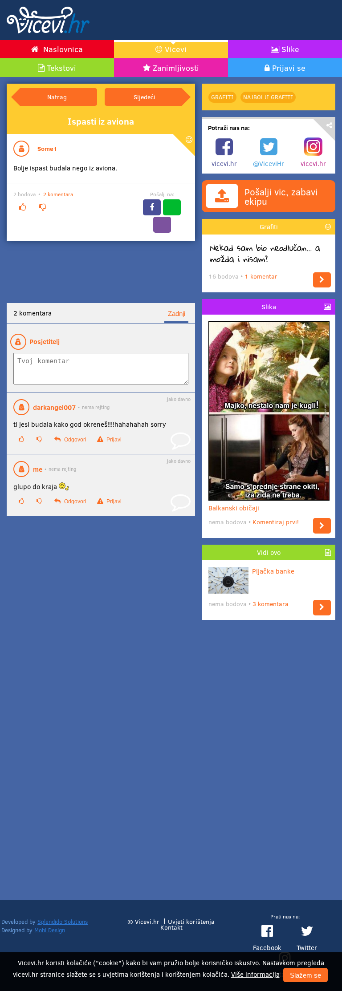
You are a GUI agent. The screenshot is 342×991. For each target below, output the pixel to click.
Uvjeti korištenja (191, 921)
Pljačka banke (273, 571)
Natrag (57, 97)
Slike (290, 49)
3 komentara (270, 603)
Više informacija (255, 974)
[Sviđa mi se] (22, 207)
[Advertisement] (231, 20)
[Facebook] (152, 207)
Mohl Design (49, 930)
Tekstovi (61, 67)
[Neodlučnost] (322, 280)
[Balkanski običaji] (322, 526)
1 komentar (260, 276)
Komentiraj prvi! (275, 522)
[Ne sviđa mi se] (42, 207)
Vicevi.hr (147, 921)
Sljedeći (144, 97)
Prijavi (113, 440)
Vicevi (176, 49)
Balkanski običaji (233, 507)
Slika (268, 306)
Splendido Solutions (62, 922)
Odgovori (74, 440)
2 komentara (58, 194)
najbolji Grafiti (268, 97)
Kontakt (171, 927)
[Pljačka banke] (322, 607)
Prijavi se (288, 67)
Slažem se (305, 975)
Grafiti (222, 97)
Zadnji (176, 313)
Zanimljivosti (176, 67)
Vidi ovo (269, 552)
